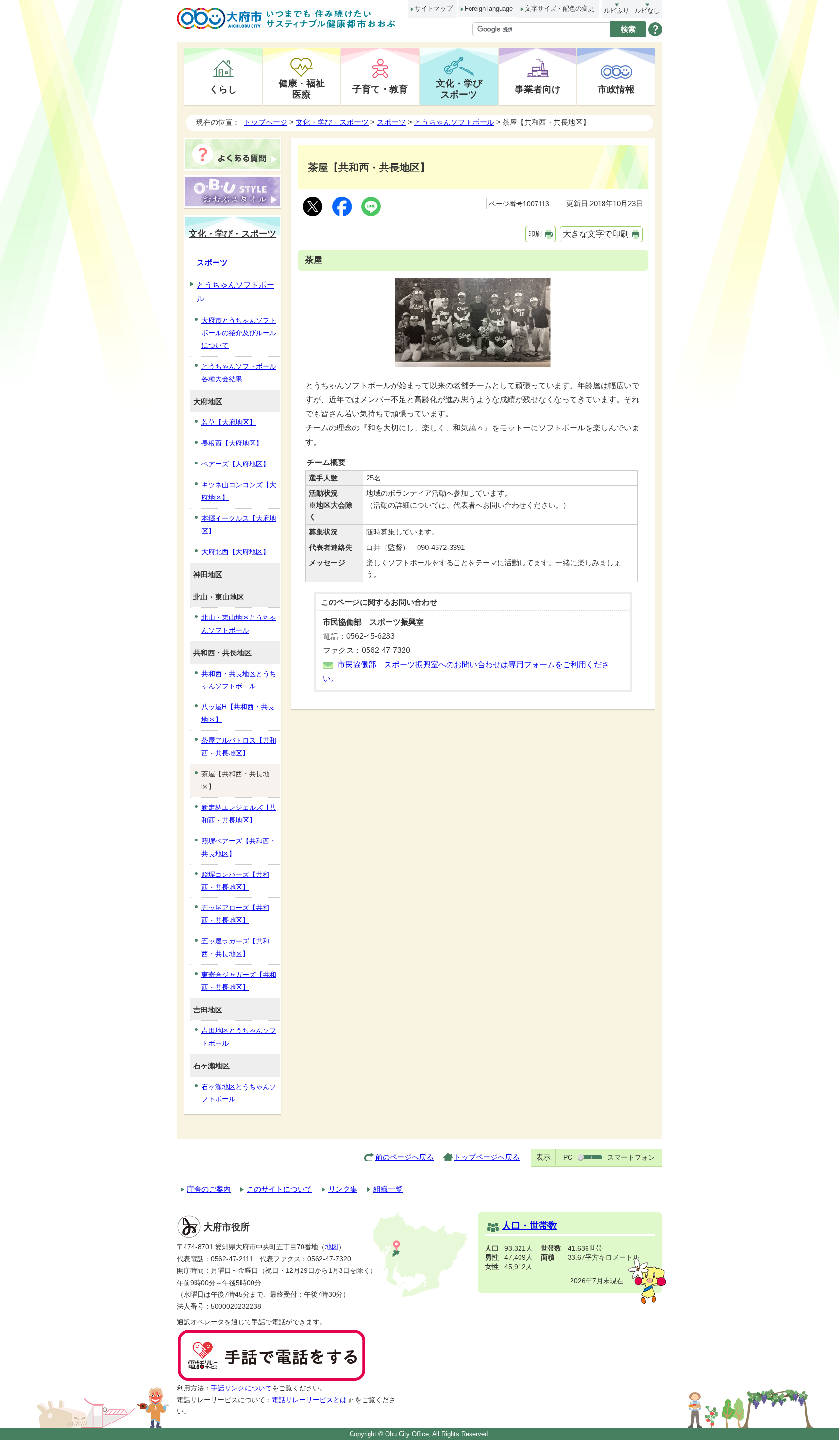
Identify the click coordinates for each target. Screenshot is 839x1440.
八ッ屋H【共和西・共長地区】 (237, 713)
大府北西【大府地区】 (235, 552)
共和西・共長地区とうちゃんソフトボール (238, 680)
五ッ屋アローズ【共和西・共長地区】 (235, 914)
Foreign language (489, 8)
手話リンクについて (241, 1388)
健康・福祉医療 (302, 89)
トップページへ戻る (487, 1157)
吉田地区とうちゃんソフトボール (238, 1037)
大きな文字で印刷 (596, 234)
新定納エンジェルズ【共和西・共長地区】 (238, 814)
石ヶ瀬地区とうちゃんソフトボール (238, 1093)
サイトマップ (434, 8)
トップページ (265, 122)
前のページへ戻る (404, 1157)
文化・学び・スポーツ (332, 122)
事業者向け (538, 89)
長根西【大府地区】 (232, 443)
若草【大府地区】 (228, 422)
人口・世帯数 (529, 1225)
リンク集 (342, 1189)
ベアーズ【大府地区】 (235, 464)
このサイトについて (279, 1189)
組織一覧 (388, 1189)
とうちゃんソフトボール (454, 122)
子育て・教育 (380, 89)
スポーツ (391, 122)
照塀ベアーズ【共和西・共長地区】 (238, 847)
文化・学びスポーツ (459, 89)
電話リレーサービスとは (309, 1400)
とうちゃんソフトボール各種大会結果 (238, 372)
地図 (331, 1247)
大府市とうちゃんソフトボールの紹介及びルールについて (238, 332)
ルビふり (616, 10)
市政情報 (616, 89)
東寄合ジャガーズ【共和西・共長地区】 (238, 981)
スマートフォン (631, 1157)
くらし (223, 89)
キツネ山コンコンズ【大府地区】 (238, 491)
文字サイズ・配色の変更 (559, 8)
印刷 (535, 234)
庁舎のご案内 (209, 1189)
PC (567, 1157)
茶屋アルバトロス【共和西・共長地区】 (238, 747)
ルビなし (647, 10)
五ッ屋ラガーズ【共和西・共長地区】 (235, 947)
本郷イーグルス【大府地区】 (238, 524)
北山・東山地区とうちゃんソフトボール (238, 624)
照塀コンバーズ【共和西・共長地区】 (235, 881)
